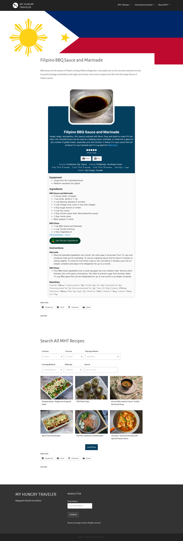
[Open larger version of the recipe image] (91, 106)
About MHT (163, 5)
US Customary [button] (56, 235)
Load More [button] (91, 447)
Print (87, 158)
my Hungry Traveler (35, 494)
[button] (87, 150)
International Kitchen (144, 5)
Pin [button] (98, 158)
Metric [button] (68, 235)
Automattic (99, 537)
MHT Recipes (123, 5)
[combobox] (53, 357)
